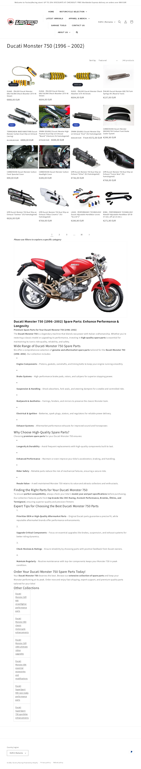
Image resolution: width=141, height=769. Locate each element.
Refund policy (58, 762)
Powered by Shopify (31, 763)
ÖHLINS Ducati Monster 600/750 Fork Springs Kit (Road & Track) (118, 92)
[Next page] (89, 235)
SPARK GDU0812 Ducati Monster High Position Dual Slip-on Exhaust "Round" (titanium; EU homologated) (54, 133)
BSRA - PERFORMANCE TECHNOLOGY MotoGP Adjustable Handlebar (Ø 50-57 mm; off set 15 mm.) (118, 214)
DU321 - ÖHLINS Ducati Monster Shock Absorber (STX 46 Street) (86, 92)
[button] (119, 22)
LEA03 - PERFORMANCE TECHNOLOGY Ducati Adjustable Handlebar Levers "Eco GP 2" (86, 214)
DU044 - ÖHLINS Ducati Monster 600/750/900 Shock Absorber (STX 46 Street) (53, 93)
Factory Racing (18, 763)
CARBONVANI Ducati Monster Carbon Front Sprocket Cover (21, 173)
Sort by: (92, 60)
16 (82, 234)
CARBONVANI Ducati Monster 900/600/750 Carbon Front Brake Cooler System (116, 131)
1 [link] (51, 234)
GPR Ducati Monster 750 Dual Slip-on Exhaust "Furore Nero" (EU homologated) (118, 174)
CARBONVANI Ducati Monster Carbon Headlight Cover (54, 173)
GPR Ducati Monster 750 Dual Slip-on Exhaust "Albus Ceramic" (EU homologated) (54, 214)
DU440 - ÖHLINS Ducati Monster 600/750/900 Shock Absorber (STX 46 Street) (21, 93)
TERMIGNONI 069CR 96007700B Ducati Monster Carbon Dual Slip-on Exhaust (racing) (22, 133)
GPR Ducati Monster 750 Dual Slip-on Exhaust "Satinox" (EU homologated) (22, 213)
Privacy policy (45, 762)
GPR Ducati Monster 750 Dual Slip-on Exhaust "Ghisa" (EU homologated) (86, 173)
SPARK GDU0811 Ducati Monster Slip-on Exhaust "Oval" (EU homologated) (86, 132)
